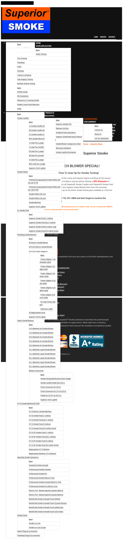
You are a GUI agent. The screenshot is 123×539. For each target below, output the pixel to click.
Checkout (111, 37)
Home (85, 144)
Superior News (96, 144)
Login (96, 37)
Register (103, 37)
